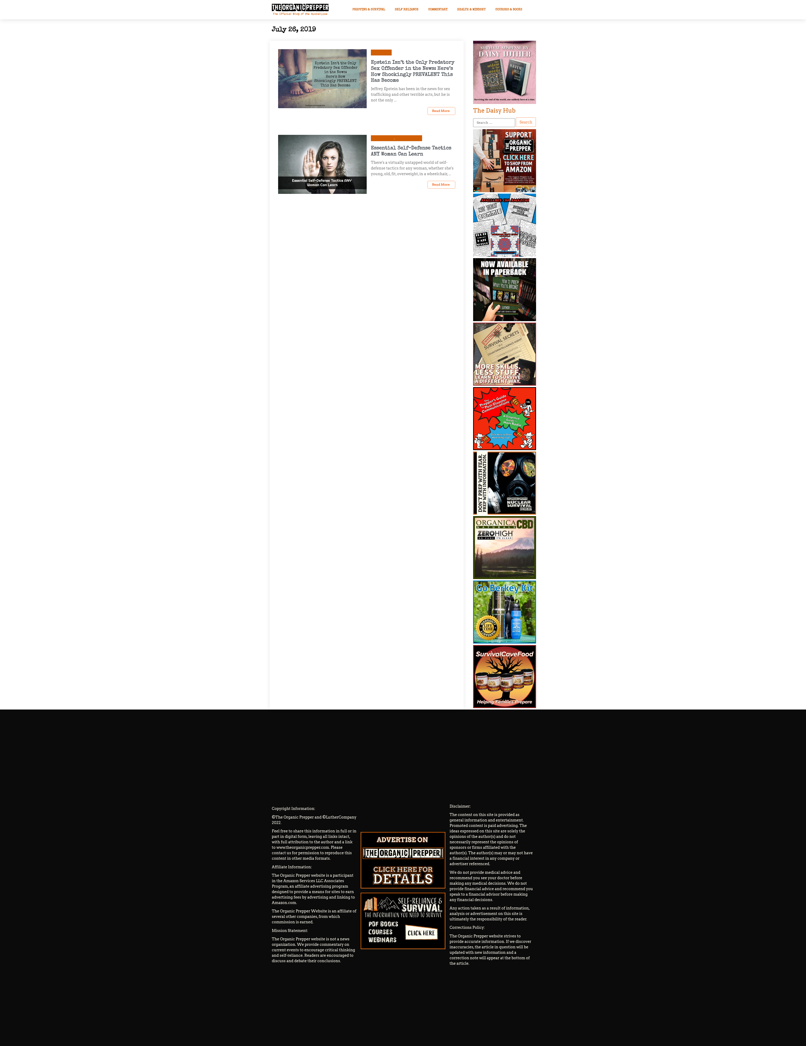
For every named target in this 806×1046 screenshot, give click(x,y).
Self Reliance (407, 9)
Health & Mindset (471, 9)
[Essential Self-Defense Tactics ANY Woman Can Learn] (322, 164)
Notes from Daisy (383, 138)
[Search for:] (494, 122)
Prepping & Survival (368, 9)
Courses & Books (508, 9)
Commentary (437, 9)
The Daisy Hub (494, 110)
